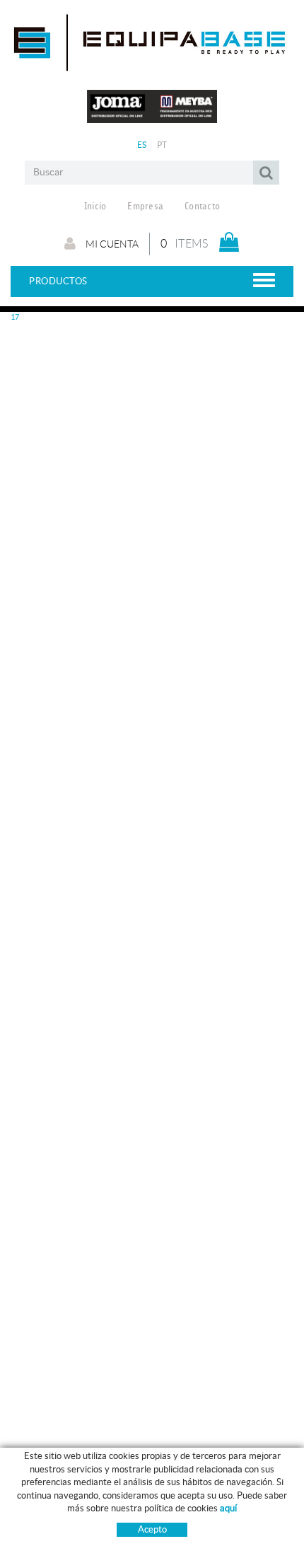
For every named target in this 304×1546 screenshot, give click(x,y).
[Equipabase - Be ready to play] (152, 65)
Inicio (95, 206)
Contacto (202, 206)
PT (162, 144)
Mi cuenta (111, 244)
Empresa (145, 206)
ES (142, 144)
